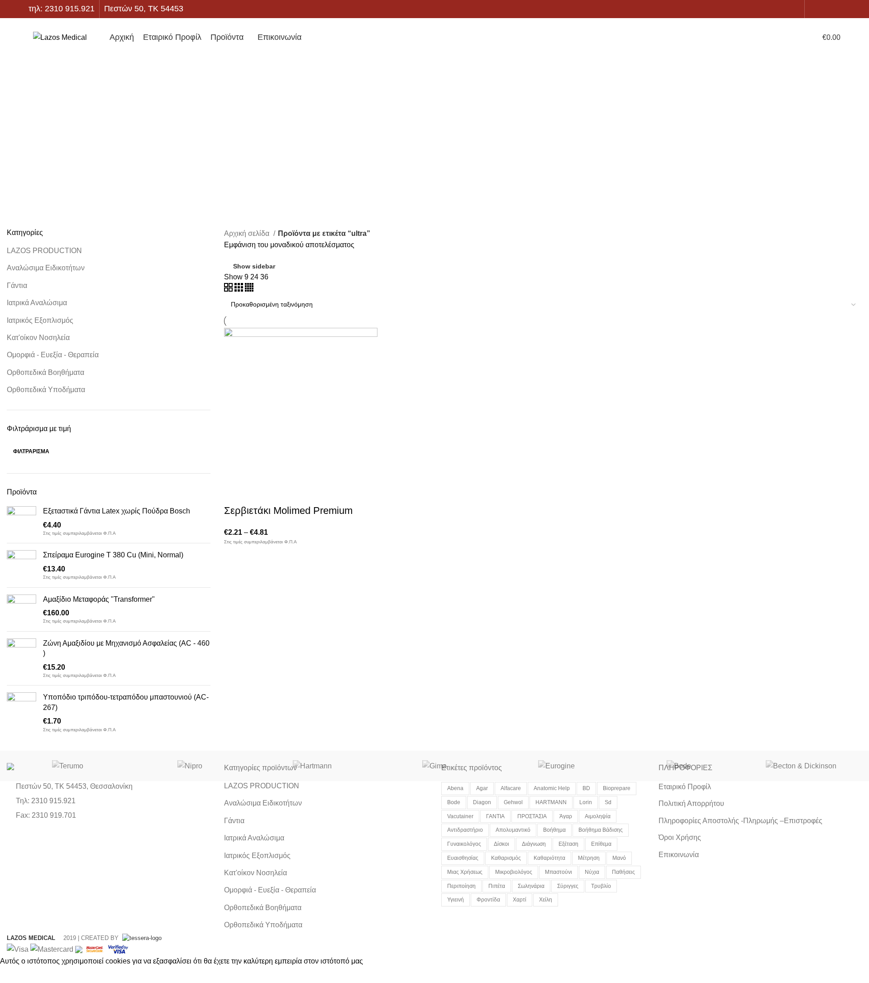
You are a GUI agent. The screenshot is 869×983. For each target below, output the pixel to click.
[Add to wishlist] (308, 492)
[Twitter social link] (825, 9)
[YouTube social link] (835, 9)
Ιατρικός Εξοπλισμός (40, 320)
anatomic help (552, 788)
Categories (439, 156)
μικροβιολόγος (513, 872)
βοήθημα (554, 830)
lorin (585, 802)
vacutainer (460, 816)
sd (608, 802)
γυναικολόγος (464, 844)
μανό (619, 858)
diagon (482, 802)
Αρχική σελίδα (247, 233)
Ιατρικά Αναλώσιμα (37, 303)
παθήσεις (623, 872)
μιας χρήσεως (464, 872)
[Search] (752, 38)
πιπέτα (496, 886)
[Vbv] (118, 949)
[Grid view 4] (249, 289)
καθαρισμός (506, 858)
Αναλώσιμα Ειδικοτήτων (46, 268)
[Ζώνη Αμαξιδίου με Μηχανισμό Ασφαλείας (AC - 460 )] (21, 658)
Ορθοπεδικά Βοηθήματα (45, 372)
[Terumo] (68, 766)
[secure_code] (95, 949)
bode (453, 802)
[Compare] (284, 492)
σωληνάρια (531, 886)
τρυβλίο (601, 886)
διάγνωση (534, 844)
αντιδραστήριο (465, 830)
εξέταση (568, 844)
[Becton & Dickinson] (801, 766)
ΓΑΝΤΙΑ (495, 816)
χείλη (545, 900)
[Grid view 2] (229, 289)
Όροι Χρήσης (680, 837)
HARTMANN (551, 802)
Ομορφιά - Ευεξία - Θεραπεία (53, 355)
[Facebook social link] (814, 9)
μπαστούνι (558, 872)
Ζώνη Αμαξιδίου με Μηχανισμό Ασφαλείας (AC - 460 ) (126, 648)
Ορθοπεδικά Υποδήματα (46, 389)
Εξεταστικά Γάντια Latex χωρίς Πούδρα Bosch (116, 511)
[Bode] (679, 766)
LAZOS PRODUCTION (44, 250)
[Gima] (434, 766)
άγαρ (565, 816)
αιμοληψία (598, 816)
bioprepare (616, 788)
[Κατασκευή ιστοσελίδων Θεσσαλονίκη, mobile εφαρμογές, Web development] (141, 938)
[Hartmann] (312, 766)
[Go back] (434, 95)
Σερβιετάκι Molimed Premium (288, 510)
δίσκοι (501, 844)
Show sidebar (254, 266)
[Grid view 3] (239, 289)
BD (586, 788)
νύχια (592, 872)
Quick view (259, 492)
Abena (455, 788)
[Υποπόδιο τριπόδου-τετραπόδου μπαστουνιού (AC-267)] (21, 712)
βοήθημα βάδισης (600, 830)
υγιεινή (455, 900)
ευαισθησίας (462, 858)
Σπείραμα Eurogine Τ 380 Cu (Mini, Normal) (113, 555)
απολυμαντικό (513, 830)
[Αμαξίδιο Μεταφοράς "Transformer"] (21, 609)
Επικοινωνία (679, 854)
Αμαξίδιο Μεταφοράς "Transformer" (99, 599)
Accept (17, 975)
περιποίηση (461, 886)
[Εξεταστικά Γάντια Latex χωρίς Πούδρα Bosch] (21, 521)
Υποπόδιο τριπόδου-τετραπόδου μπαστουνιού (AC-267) (126, 702)
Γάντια (17, 285)
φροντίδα (488, 900)
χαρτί (519, 900)
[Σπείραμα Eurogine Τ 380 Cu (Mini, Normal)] (21, 565)
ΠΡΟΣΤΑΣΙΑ (532, 816)
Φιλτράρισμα (31, 451)
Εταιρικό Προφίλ (685, 787)
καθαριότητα (549, 858)
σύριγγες (567, 886)
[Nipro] (190, 766)
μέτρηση (589, 858)
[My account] (796, 38)
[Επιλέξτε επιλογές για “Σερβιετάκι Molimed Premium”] (235, 492)
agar (482, 788)
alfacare (511, 788)
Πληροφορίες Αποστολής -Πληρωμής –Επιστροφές (740, 821)
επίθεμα (601, 844)
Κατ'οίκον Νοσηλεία (38, 337)
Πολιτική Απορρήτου (691, 803)
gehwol (513, 802)
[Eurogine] (557, 766)
